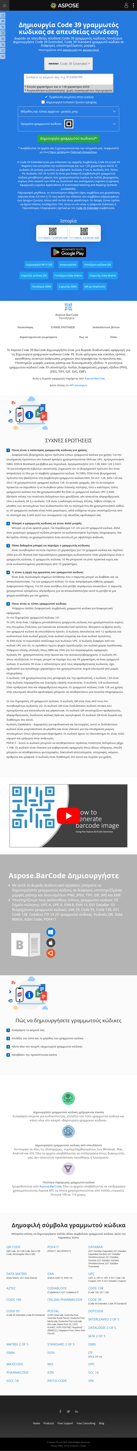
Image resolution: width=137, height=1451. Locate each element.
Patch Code (57, 1381)
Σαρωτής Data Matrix (103, 275)
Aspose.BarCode (95, 378)
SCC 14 (93, 1372)
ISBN (92, 1344)
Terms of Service (71, 1446)
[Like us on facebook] (60, 1409)
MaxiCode (14, 1364)
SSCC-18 (12, 1381)
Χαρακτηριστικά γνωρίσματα (38, 337)
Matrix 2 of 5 (17, 1344)
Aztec (11, 1288)
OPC (91, 1364)
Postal (53, 1311)
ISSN (51, 1352)
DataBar (95, 1247)
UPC (91, 1274)
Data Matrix (16, 1274)
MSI (50, 1364)
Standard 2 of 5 (61, 1344)
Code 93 (12, 1311)
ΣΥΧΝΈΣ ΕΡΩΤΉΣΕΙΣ (63, 327)
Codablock (57, 1288)
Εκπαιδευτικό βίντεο (106, 327)
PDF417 (53, 1247)
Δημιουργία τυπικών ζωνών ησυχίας (71, 102)
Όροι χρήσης (58, 152)
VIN (91, 1381)
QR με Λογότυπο (95, 286)
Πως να (83, 337)
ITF (90, 1352)
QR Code (13, 1247)
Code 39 (94, 1299)
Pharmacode (17, 1372)
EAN (50, 1274)
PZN (50, 1372)
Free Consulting (86, 1423)
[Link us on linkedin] (76, 1409)
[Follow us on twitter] (68, 1409)
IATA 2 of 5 (96, 1336)
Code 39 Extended (87, 208)
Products (49, 1423)
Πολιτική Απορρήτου (83, 152)
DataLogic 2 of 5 (102, 1327)
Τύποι (113, 337)
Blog (101, 1423)
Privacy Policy (57, 1446)
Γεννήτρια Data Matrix (68, 275)
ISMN (10, 1352)
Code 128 (95, 1288)
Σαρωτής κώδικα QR (34, 275)
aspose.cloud (91, 50)
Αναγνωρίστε (68, 264)
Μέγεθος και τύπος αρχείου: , (49, 111)
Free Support (65, 1423)
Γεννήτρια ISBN (41, 286)
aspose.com (70, 50)
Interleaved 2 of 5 (103, 1319)
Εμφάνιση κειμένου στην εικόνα (71, 97)
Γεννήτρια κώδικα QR (97, 264)
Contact (82, 1446)
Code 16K (13, 1299)
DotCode (95, 1311)
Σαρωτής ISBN (68, 286)
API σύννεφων (78, 385)
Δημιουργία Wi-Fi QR (39, 264)
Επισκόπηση (25, 327)
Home (36, 1423)
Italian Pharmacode (64, 1299)
